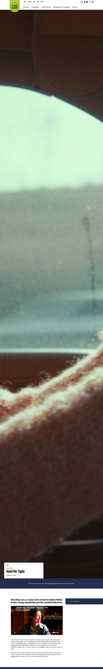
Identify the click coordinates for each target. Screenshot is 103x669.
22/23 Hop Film (52, 583)
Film (34, 1)
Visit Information (75, 601)
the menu (24, 9)
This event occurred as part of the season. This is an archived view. (51, 583)
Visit (25, 1)
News (42, 1)
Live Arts (29, 1)
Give (38, 1)
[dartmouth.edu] (93, 2)
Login (82, 2)
